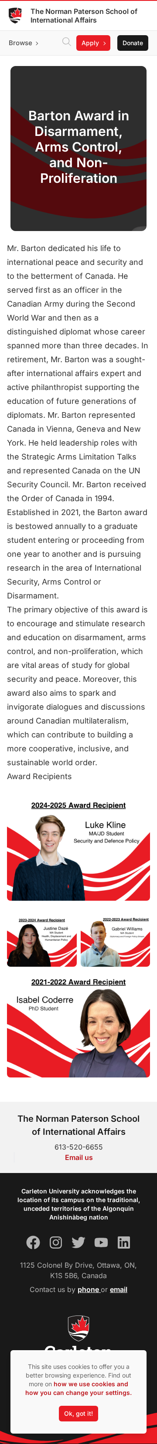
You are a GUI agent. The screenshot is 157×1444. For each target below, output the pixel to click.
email (118, 1289)
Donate (133, 42)
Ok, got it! (78, 1413)
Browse (20, 43)
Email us (79, 1157)
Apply (90, 42)
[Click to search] (66, 43)
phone (89, 1289)
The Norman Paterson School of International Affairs (84, 15)
